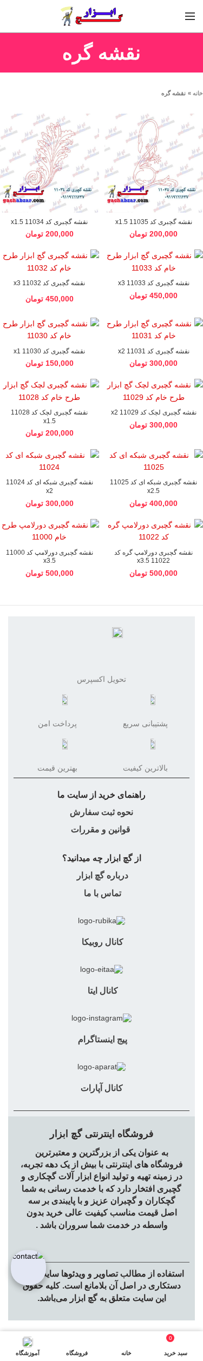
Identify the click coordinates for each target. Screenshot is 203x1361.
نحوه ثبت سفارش (101, 812)
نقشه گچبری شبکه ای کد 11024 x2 (49, 486)
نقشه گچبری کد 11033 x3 (153, 283)
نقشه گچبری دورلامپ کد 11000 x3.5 (49, 557)
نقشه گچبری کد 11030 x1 (49, 351)
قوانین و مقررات (100, 829)
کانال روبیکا (101, 941)
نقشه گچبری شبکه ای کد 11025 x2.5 (153, 486)
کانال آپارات (102, 1088)
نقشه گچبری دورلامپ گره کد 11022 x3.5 (153, 557)
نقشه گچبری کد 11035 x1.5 (153, 222)
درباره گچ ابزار (101, 875)
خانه (198, 93)
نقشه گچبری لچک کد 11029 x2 (154, 412)
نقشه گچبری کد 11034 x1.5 (49, 222)
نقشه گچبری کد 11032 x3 (49, 283)
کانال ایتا (102, 990)
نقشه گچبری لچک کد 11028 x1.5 (49, 417)
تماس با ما (101, 893)
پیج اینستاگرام (101, 1039)
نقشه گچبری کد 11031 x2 (153, 351)
